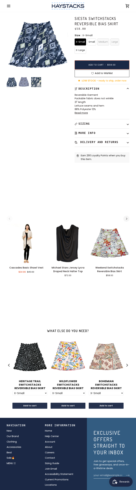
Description (88, 88)
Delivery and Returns (98, 142)
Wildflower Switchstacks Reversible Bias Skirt (68, 385)
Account (50, 441)
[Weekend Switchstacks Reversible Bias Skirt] (109, 243)
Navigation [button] (16, 425)
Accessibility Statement (59, 474)
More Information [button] (60, 425)
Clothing (12, 441)
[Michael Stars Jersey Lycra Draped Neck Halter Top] (68, 243)
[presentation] (9, 365)
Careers (49, 452)
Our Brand (13, 436)
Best (9, 452)
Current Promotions (56, 479)
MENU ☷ (11, 463)
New (9, 430)
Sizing (84, 123)
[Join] (126, 475)
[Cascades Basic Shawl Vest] (26, 243)
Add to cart (29, 405)
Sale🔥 (11, 457)
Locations (51, 485)
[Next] (126, 219)
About (48, 447)
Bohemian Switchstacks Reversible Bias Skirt (106, 385)
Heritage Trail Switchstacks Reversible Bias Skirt (29, 385)
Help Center (52, 436)
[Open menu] (12, 6)
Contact (50, 457)
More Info (87, 133)
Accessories (14, 447)
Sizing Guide (52, 463)
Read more (81, 112)
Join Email (51, 468)
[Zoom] (13, 69)
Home (48, 430)
